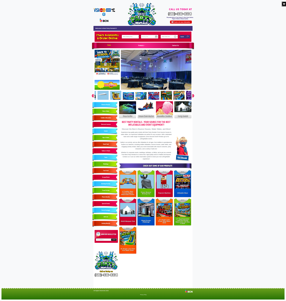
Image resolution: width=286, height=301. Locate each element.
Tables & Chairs (106, 151)
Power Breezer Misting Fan (146, 193)
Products (141, 45)
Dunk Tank (106, 144)
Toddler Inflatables (106, 118)
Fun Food (105, 170)
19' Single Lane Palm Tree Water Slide (127, 249)
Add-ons (106, 217)
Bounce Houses (106, 105)
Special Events (106, 203)
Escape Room (105, 177)
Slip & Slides (105, 137)
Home (109, 45)
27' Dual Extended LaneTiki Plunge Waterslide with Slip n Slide (183, 221)
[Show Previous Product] (93, 96)
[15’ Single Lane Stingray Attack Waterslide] (128, 96)
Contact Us (175, 45)
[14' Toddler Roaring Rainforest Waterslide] (115, 96)
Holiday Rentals (106, 223)
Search (182, 36)
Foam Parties (106, 190)
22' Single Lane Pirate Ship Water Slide (164, 221)
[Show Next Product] (192, 96)
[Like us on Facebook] (104, 14)
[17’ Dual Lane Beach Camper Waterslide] (179, 96)
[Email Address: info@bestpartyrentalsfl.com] (181, 22)
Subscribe (113, 240)
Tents (105, 157)
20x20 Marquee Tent (128, 221)
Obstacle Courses (106, 124)
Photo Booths (106, 197)
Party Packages (106, 210)
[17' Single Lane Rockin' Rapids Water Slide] (153, 96)
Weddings (105, 164)
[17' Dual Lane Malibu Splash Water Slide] (141, 96)
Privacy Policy (143, 294)
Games (106, 131)
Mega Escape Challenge (146, 221)
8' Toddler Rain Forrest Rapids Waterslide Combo (127, 193)
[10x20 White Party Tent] (103, 96)
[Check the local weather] (107, 86)
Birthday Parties (105, 184)
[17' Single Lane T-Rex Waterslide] (166, 96)
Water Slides (105, 111)
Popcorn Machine (164, 193)
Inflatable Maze (182, 193)
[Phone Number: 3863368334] (180, 14)
